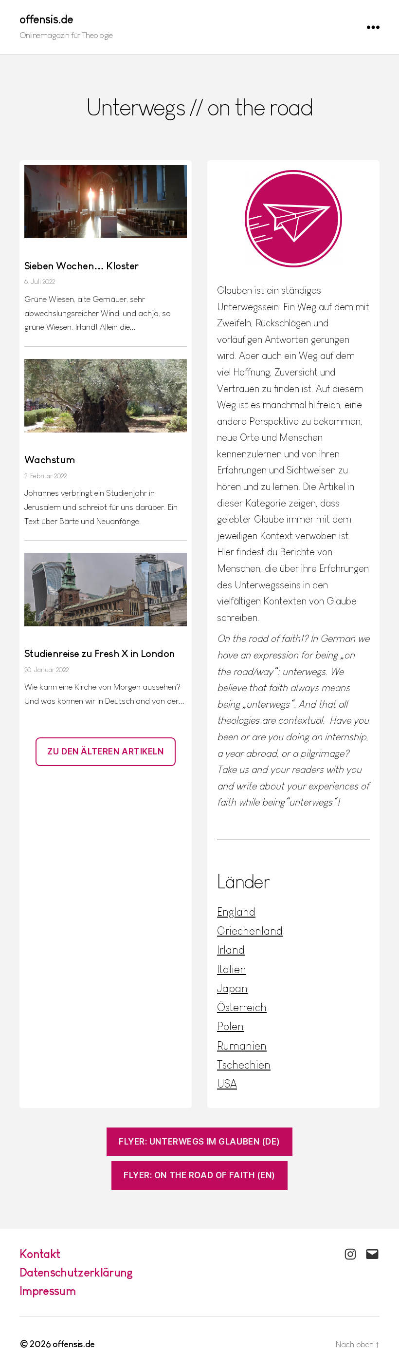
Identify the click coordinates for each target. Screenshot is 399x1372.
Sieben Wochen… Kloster (81, 265)
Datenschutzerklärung (76, 1272)
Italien (231, 969)
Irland (231, 949)
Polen (230, 1026)
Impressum (47, 1290)
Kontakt (39, 1253)
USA (227, 1083)
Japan (232, 988)
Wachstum (49, 459)
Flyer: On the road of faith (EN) (199, 1175)
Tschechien (244, 1064)
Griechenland (250, 930)
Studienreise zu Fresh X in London (99, 653)
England (236, 911)
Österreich (242, 1007)
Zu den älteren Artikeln (105, 751)
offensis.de (46, 19)
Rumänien (242, 1045)
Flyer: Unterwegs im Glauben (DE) (199, 1141)
